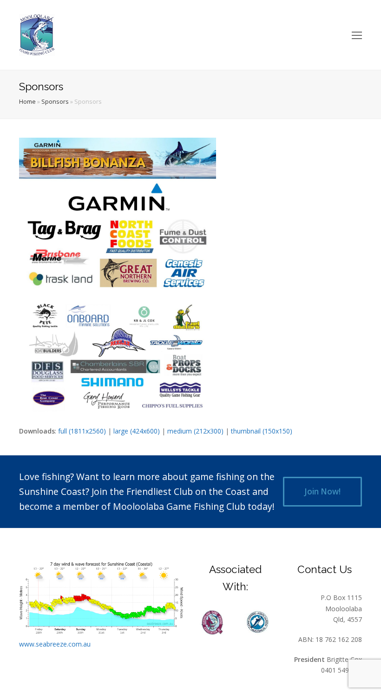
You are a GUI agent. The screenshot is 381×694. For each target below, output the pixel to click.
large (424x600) (136, 431)
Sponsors (55, 102)
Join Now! (322, 491)
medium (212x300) (195, 431)
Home (27, 102)
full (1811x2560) (82, 431)
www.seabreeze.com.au (55, 644)
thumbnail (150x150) (261, 431)
